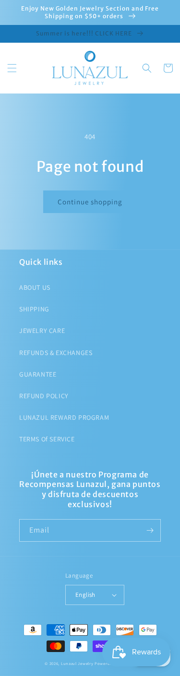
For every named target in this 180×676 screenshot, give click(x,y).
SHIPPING (34, 309)
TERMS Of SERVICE (47, 439)
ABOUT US (34, 287)
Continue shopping (90, 201)
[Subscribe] (149, 530)
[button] (12, 68)
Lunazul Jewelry (77, 663)
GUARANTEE (37, 374)
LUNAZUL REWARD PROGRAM (64, 417)
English (85, 595)
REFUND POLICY (44, 395)
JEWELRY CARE (42, 330)
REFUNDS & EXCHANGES (55, 352)
